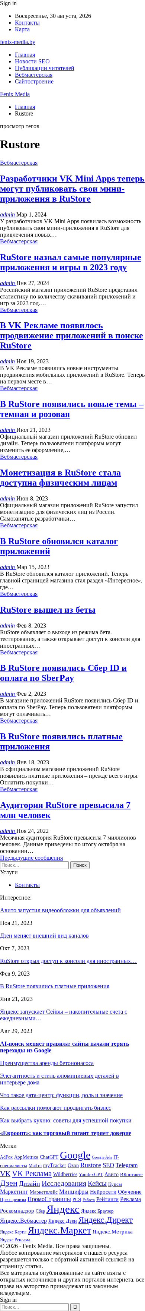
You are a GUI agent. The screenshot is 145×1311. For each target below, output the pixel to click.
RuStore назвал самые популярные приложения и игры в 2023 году (70, 262)
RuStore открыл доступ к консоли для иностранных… (68, 961)
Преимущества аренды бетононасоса (47, 1063)
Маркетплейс (44, 1192)
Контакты (27, 22)
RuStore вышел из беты (48, 610)
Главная (25, 54)
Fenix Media (15, 94)
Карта (22, 29)
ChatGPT (49, 1157)
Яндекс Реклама (15, 1240)
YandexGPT (91, 1174)
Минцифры (73, 1191)
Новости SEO (32, 61)
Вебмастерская (33, 75)
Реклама (130, 1199)
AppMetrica (26, 1157)
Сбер (40, 1211)
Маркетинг (14, 1191)
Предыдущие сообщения (31, 857)
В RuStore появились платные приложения (54, 986)
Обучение (130, 1192)
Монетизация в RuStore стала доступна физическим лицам (60, 477)
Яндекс (63, 1209)
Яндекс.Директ (105, 1220)
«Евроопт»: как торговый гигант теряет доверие (65, 1133)
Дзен (8, 1183)
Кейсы (97, 1183)
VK (5, 1173)
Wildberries (65, 1174)
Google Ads (102, 1157)
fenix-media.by (17, 42)
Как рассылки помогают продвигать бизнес (55, 1108)
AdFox (6, 1157)
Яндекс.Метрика (113, 1232)
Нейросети (103, 1192)
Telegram (127, 1165)
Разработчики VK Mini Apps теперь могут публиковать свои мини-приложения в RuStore (72, 188)
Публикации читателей (44, 68)
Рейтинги (107, 1199)
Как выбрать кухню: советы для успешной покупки (66, 1120)
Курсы (115, 1184)
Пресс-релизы (13, 1199)
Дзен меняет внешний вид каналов (44, 935)
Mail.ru (35, 1165)
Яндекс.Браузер (97, 1211)
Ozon (73, 1165)
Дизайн (29, 1183)
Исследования (64, 1183)
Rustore (90, 1165)
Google (75, 1155)
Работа (89, 1200)
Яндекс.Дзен (62, 1221)
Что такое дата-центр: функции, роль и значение (61, 1095)
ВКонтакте (131, 1174)
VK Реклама (32, 1173)
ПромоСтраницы (49, 1199)
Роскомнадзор (17, 1211)
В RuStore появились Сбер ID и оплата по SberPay (63, 673)
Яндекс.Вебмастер (23, 1220)
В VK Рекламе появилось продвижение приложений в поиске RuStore (71, 335)
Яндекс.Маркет (59, 1230)
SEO (108, 1165)
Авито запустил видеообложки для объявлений (60, 910)
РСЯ (76, 1199)
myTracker (54, 1165)
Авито (111, 1174)
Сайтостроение (34, 81)
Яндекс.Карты (13, 1232)
